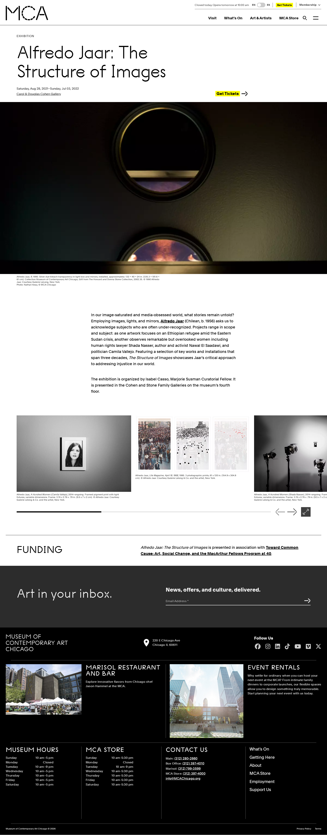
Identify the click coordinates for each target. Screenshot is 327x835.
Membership (308, 4)
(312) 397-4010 (193, 763)
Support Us (260, 789)
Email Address (177, 601)
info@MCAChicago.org (183, 778)
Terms (318, 829)
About (255, 765)
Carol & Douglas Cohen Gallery (39, 94)
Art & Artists (261, 18)
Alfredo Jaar (172, 321)
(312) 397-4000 (194, 773)
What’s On (233, 18)
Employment (262, 781)
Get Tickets (284, 4)
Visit (212, 18)
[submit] (306, 601)
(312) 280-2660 (186, 758)
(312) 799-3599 (189, 768)
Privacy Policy (304, 829)
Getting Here (262, 757)
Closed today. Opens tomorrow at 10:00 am (222, 4)
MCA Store (289, 18)
